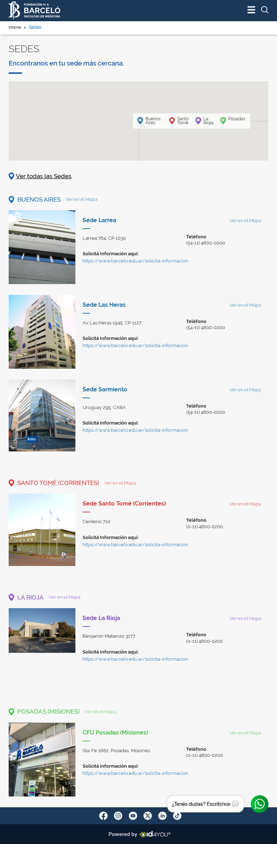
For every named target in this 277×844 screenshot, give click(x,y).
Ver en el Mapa (81, 199)
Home (15, 27)
